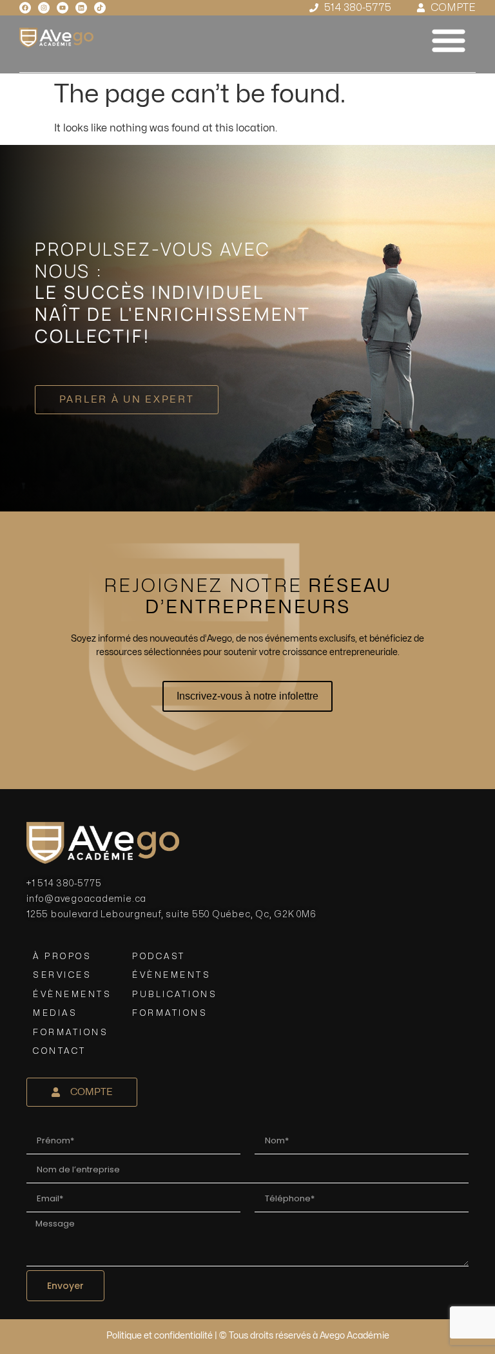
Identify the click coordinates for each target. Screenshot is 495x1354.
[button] (449, 40)
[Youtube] (62, 8)
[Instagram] (44, 8)
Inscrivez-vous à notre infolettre (247, 696)
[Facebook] (25, 8)
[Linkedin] (81, 8)
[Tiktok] (100, 8)
